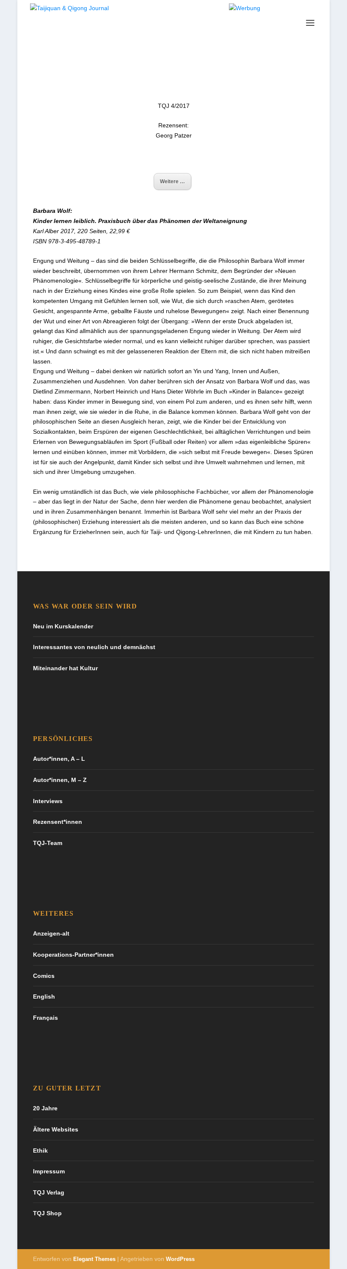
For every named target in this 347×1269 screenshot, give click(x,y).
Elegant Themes (94, 1259)
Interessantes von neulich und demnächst (94, 647)
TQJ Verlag (48, 1192)
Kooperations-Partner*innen (73, 954)
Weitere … (172, 181)
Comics (44, 975)
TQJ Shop (47, 1213)
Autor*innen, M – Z (60, 779)
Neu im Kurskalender (63, 626)
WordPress (180, 1259)
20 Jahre (45, 1108)
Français (45, 1017)
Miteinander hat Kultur (65, 668)
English (44, 996)
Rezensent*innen (57, 821)
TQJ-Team (47, 843)
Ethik (40, 1150)
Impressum (49, 1171)
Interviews (48, 801)
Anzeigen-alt (51, 933)
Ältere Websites (55, 1129)
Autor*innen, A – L (59, 758)
